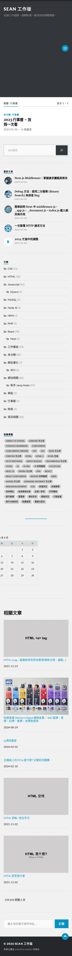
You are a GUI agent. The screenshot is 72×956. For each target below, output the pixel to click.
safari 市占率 (13, 481)
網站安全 (33, 496)
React (11, 331)
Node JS (12, 307)
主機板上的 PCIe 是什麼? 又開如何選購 (26, 760)
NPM (11, 315)
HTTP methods (14, 461)
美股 (10, 393)
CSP (35, 451)
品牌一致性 (40, 491)
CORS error (38, 446)
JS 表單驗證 (39, 466)
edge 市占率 (55, 451)
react (48, 471)
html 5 (40, 456)
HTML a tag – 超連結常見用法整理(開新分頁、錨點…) (35, 659)
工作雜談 (13, 346)
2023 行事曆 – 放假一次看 (17, 122)
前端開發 (56, 486)
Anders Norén (24, 949)
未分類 (7, 114)
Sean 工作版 (18, 8)
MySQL (12, 299)
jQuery (14, 291)
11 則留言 (26, 129)
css (43, 451)
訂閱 (61, 923)
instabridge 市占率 (56, 461)
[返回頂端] (65, 936)
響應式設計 (40, 501)
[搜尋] (62, 150)
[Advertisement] (36, 55)
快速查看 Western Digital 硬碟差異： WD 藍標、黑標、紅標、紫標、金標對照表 (33, 719)
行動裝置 (58, 496)
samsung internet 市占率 (38, 481)
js (18, 466)
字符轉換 (53, 491)
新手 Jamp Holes (20, 385)
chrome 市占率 (36, 441)
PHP (10, 323)
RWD (53, 476)
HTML (11, 276)
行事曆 (15, 114)
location (54, 466)
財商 (10, 409)
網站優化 (13, 362)
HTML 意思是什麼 (14, 875)
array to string (15, 441)
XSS (33, 486)
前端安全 (43, 486)
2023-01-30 (10, 129)
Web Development (16, 486)
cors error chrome (17, 451)
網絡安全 (45, 496)
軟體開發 (26, 501)
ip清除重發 (10, 740)
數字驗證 (10, 496)
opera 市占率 (25, 471)
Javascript (13, 284)
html (29, 456)
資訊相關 (13, 416)
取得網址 (10, 491)
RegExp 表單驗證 (38, 476)
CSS (10, 268)
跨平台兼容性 (12, 501)
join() (9, 466)
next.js (10, 471)
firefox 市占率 (13, 456)
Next (13, 338)
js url (26, 466)
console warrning (17, 446)
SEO (12, 369)
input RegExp (34, 461)
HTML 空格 (53, 456)
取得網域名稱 (24, 491)
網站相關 (13, 377)
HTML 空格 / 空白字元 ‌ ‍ (19, 817)
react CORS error (16, 476)
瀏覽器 (21, 496)
